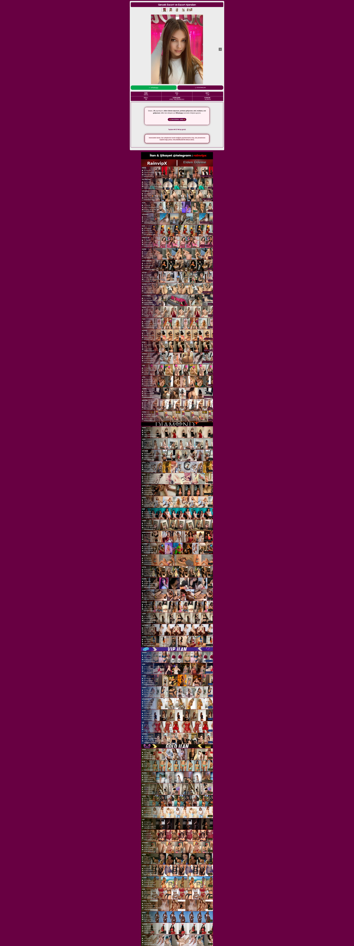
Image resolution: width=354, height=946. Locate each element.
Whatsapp (154, 88)
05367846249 (201, 87)
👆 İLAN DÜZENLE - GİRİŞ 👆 (177, 119)
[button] (220, 49)
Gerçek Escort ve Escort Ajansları (177, 4)
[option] (164, 10)
